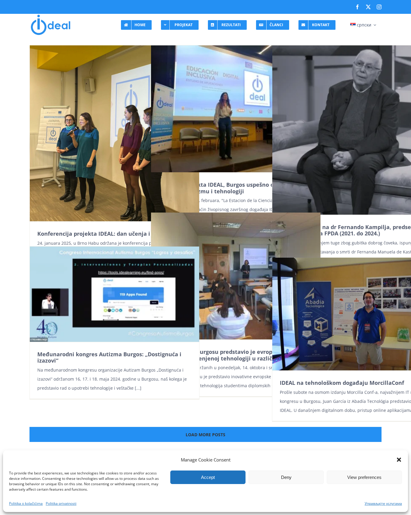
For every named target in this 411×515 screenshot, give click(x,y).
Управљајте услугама (383, 503)
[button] (399, 460)
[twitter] (368, 7)
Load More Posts (205, 434)
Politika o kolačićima (26, 503)
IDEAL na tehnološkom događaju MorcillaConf (342, 382)
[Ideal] (50, 16)
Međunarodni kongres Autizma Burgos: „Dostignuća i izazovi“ (109, 357)
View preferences (364, 477)
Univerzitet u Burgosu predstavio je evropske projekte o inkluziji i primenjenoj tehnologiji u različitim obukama (235, 355)
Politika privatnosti (61, 503)
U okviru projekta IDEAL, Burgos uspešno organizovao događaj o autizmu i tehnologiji (231, 188)
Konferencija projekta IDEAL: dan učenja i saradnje (106, 233)
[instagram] (379, 7)
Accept (208, 477)
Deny (286, 477)
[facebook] (357, 7)
